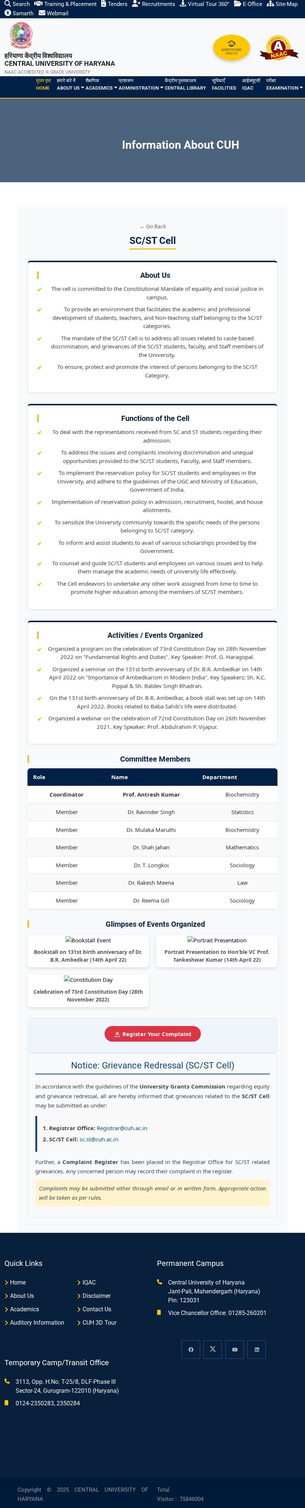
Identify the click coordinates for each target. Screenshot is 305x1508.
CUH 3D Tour (99, 1322)
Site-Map (286, 4)
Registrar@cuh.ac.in (122, 1128)
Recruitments (158, 4)
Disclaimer (96, 1295)
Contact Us (97, 1309)
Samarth (22, 13)
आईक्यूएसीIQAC (251, 84)
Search (20, 4)
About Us (22, 1295)
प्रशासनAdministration (139, 84)
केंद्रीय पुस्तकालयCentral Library (185, 84)
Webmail (56, 13)
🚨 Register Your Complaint (153, 1034)
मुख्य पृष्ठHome (43, 84)
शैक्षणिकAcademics (99, 84)
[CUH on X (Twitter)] (212, 1349)
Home (18, 1282)
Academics (24, 1309)
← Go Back (152, 226)
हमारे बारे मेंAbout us (68, 84)
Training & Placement (70, 4)
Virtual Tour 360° (207, 4)
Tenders (117, 4)
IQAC (89, 1282)
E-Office (251, 4)
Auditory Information (37, 1322)
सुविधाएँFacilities (224, 84)
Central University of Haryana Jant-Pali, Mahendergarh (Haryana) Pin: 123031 (214, 1291)
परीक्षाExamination (282, 84)
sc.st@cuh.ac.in (99, 1139)
